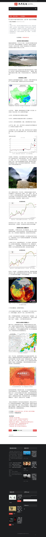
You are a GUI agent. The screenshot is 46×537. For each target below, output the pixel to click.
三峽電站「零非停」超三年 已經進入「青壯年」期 (18, 420)
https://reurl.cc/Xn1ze (16, 464)
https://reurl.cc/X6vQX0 (17, 462)
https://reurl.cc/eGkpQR (17, 465)
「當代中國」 (15, 16)
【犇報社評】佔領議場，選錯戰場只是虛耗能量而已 (18, 419)
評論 (10, 524)
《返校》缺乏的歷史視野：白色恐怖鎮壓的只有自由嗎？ (19, 520)
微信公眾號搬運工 (13, 21)
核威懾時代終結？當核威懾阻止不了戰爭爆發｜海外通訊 (34, 477)
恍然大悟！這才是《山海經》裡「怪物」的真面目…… (19, 509)
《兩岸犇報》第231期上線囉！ (14, 417)
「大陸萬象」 (22, 16)
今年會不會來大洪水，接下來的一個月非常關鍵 (24, 411)
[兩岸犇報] (23, 4)
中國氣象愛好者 (25, 37)
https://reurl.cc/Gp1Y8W (16, 467)
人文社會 (10, 513)
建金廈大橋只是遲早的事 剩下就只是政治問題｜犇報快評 (34, 454)
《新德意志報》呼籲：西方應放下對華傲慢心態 (17, 426)
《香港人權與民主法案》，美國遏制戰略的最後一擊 (18, 423)
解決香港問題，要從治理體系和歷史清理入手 (17, 424)
